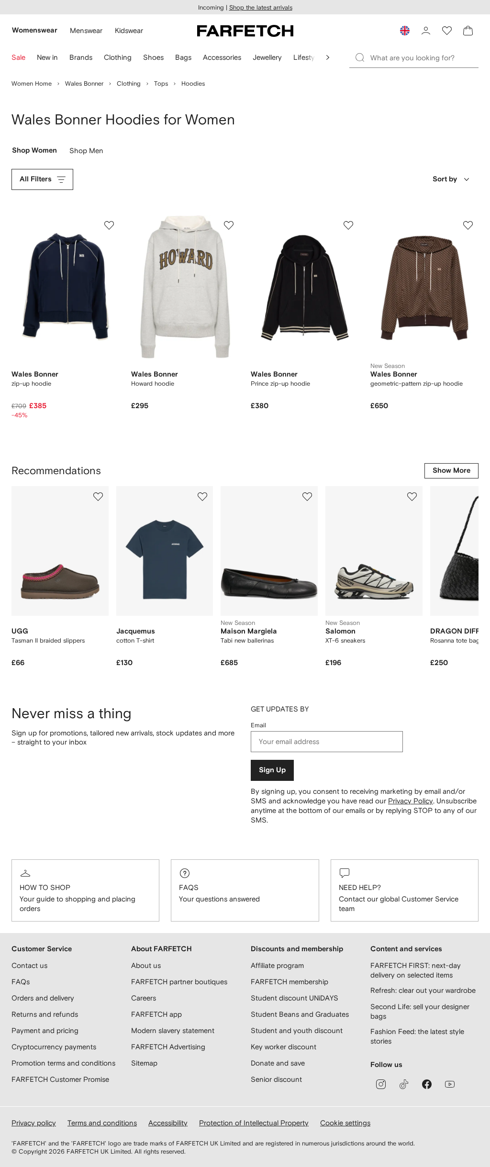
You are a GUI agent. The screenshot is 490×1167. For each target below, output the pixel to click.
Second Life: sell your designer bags (419, 1011)
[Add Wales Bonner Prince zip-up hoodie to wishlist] (348, 225)
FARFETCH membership (289, 981)
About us (146, 965)
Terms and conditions (102, 1122)
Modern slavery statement (172, 1030)
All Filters (36, 179)
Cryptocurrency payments (53, 1046)
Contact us (29, 965)
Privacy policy (33, 1122)
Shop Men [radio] (86, 152)
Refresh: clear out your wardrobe (423, 990)
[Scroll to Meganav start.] (327, 57)
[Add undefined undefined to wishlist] (98, 496)
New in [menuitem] (47, 57)
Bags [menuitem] (183, 57)
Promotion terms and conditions (63, 1063)
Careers (143, 997)
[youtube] (449, 1084)
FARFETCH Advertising (168, 1046)
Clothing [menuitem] (118, 57)
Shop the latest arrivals (260, 7)
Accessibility (168, 1122)
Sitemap (144, 1063)
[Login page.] (425, 30)
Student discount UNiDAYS (294, 997)
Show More (451, 470)
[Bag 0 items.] (468, 30)
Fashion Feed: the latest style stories (417, 1036)
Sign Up (272, 770)
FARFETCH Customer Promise (60, 1079)
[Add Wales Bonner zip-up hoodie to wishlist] (109, 225)
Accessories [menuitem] (222, 57)
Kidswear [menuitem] (129, 30)
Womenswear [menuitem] (34, 30)
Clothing (129, 83)
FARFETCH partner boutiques (179, 981)
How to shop (45, 887)
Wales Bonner (84, 83)
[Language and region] (404, 30)
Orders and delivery (42, 997)
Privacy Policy (410, 800)
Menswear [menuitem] (86, 30)
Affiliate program (277, 965)
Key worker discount (283, 1046)
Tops (161, 83)
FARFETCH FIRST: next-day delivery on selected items (415, 970)
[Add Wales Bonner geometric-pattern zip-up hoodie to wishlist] (468, 225)
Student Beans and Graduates (300, 1014)
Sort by (445, 179)
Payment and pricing (44, 1030)
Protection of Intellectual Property (254, 1122)
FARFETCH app (156, 1014)
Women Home (31, 83)
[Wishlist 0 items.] (446, 30)
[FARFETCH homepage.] (245, 30)
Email (258, 725)
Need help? (360, 887)
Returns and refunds (44, 1014)
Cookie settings (345, 1122)
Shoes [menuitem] (153, 57)
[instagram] (380, 1084)
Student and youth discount (297, 1030)
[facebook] (426, 1084)
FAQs (189, 887)
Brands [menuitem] (80, 57)
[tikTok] (403, 1084)
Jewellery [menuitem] (267, 57)
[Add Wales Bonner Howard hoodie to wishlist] (228, 225)
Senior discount (276, 1079)
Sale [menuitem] (18, 57)
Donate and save (278, 1063)
